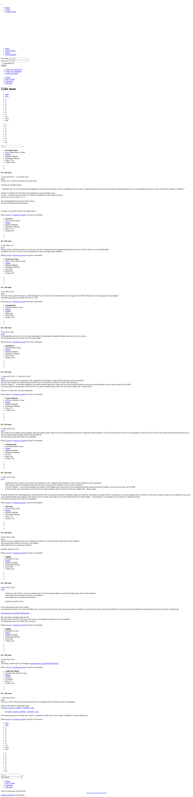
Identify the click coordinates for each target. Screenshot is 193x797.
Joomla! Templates (7, 795)
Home (7, 8)
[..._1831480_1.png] (17, 708)
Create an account (11, 73)
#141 (2, 431)
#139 (2, 334)
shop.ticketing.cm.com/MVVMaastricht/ (15, 613)
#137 (2, 247)
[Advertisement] (96, 30)
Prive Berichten (10, 55)
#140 (2, 378)
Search (7, 53)
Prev (7, 96)
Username (4, 58)
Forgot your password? (13, 69)
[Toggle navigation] (2, 4)
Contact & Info (10, 12)
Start (7, 94)
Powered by (91, 793)
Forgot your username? (13, 71)
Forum (7, 10)
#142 (2, 479)
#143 (2, 539)
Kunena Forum (101, 793)
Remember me (9, 63)
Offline (7, 154)
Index (7, 49)
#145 (2, 661)
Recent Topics (10, 51)
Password (4, 61)
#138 (2, 294)
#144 (2, 589)
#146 (2, 700)
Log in (4, 65)
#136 (2, 179)
